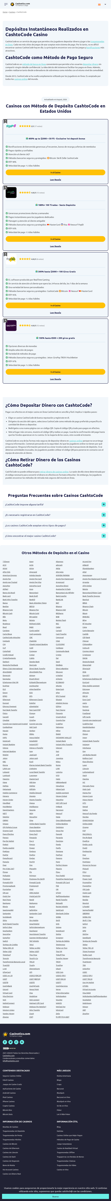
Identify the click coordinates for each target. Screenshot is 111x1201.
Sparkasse (33, 931)
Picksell (86, 868)
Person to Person (89, 865)
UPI (30, 972)
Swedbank (87, 937)
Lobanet (6, 772)
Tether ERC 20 (8, 948)
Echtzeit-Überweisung (37, 682)
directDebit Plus (35, 672)
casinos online (20, 79)
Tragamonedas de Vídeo (66, 1165)
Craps (59, 1084)
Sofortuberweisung (37, 927)
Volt (4, 1000)
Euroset (6, 703)
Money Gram (88, 796)
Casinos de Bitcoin (10, 1144)
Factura (85, 706)
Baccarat (60, 1088)
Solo (84, 927)
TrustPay (59, 965)
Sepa (31, 917)
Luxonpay (33, 775)
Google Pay (60, 720)
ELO (4, 689)
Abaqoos (59, 561)
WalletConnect (8, 1003)
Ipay (31, 751)
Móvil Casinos (8, 1080)
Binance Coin (8, 610)
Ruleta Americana (64, 1076)
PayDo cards (87, 844)
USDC (85, 972)
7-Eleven (6, 561)
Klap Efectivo (88, 761)
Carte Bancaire (88, 630)
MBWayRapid (61, 782)
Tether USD (7, 951)
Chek (58, 641)
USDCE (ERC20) (35, 975)
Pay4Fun (86, 841)
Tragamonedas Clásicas (66, 1161)
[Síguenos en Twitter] (10, 1042)
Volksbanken (61, 996)
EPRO (5, 696)
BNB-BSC (86, 617)
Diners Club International (12, 668)
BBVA (85, 603)
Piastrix (59, 868)
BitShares (59, 613)
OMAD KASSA (88, 820)
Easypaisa (6, 679)
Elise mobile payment (91, 686)
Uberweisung (34, 968)
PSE (57, 886)
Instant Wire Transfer (64, 744)
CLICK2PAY (60, 644)
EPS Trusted (60, 696)
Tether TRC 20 (88, 948)
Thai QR (59, 951)
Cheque (86, 641)
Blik (4, 617)
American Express (10, 575)
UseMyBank (7, 986)
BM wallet (33, 617)
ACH (4, 565)
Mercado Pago (88, 786)
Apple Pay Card (35, 579)
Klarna (5, 765)
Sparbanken (7, 931)
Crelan (32, 655)
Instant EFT (33, 744)
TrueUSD (6, 965)
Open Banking (34, 827)
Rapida (85, 899)
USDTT (58, 982)
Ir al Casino (56, 172)
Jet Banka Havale (89, 755)
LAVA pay (6, 768)
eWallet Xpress (62, 703)
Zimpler (6, 1017)
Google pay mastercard (92, 720)
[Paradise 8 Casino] (11, 126)
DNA (84, 672)
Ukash (58, 968)
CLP (4, 648)
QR (57, 889)
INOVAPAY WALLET (63, 737)
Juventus (59, 758)
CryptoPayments (9, 658)
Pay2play (59, 841)
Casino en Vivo (62, 1169)
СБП (31, 1017)
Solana (58, 927)
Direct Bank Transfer (37, 668)
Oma (31, 820)
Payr (84, 855)
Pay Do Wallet (8, 841)
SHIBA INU (87, 917)
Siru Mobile (33, 920)
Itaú (57, 751)
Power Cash (87, 879)
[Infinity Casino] (11, 325)
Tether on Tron (61, 948)
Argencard (60, 582)
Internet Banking (9, 751)
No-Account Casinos (11, 1169)
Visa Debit (87, 993)
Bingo (59, 1080)
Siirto (5, 920)
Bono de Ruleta (9, 1165)
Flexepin (59, 713)
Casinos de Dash (9, 1157)
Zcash (31, 1013)
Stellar (58, 934)
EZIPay (58, 706)
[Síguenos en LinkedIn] (22, 1042)
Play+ (58, 872)
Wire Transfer (34, 1010)
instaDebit (33, 741)
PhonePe (32, 868)
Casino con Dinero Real (12, 1174)
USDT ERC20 (61, 979)
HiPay (58, 730)
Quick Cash (87, 893)
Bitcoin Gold (34, 613)
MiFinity (32, 789)
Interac (5, 748)
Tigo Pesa (33, 955)
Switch (5, 941)
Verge (58, 989)
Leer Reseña (55, 179)
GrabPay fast (88, 724)
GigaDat (6, 720)
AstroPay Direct (62, 586)
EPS (30, 696)
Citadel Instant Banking (38, 644)
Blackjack (60, 1093)
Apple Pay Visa (35, 582)
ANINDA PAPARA (63, 575)
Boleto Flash (61, 620)
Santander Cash (35, 913)
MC (84, 782)
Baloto (85, 589)
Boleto (32, 620)
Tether (85, 944)
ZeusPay (86, 1013)
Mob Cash (86, 789)
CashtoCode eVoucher (11, 637)
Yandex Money (8, 1013)
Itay (84, 751)
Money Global (61, 796)
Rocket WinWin (62, 906)
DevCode (33, 665)
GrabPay (59, 724)
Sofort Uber (7, 927)
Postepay (6, 879)
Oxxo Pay (59, 830)
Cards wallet (34, 630)
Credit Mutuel (8, 655)
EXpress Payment (9, 706)
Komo (58, 765)
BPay (84, 620)
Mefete (32, 786)
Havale (5, 730)
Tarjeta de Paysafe (90, 941)
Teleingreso (60, 944)
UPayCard (7, 972)
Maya (5, 782)
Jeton (5, 758)
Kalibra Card (87, 758)
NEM (31, 813)
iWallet (5, 755)
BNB (57, 617)
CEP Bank (86, 637)
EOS (31, 692)
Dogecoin (6, 675)
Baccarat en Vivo (63, 1097)
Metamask (7, 789)
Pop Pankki (60, 875)
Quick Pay (6, 896)
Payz (4, 865)
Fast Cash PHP (35, 710)
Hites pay (86, 730)
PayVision (86, 862)
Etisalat (59, 699)
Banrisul (86, 599)
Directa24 (86, 668)
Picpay (5, 872)
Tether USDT (34, 951)
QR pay (5, 893)
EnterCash (60, 689)
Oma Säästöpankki (63, 820)
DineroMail (87, 665)
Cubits (31, 658)
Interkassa (87, 748)
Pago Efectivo (8, 834)
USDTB (5, 982)
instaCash (6, 741)
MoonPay (59, 799)
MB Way (32, 782)
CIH (4, 644)
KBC (4, 761)
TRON (58, 962)
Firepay (32, 713)
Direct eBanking (62, 668)
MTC (84, 803)
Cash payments (35, 634)
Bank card (7, 596)
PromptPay (87, 882)
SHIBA (58, 917)
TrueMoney (87, 962)
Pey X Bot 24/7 (8, 868)
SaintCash (60, 910)
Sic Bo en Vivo (62, 1106)
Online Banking (62, 824)
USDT (5, 979)
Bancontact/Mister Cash (92, 592)
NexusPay (33, 817)
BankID (32, 599)
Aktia (58, 568)
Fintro (5, 713)
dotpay (32, 675)
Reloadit (59, 903)
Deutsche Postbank (10, 665)
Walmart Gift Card (36, 1003)
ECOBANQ (60, 682)
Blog (59, 1127)
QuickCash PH (34, 896)
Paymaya (59, 851)
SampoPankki (88, 910)
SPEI (84, 931)
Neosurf (59, 813)
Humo (5, 734)
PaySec (32, 858)
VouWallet (87, 1000)
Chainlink (33, 641)
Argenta (86, 582)
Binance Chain (88, 606)
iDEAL (31, 734)
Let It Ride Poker (63, 1114)
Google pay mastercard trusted (15, 724)
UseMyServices (62, 986)
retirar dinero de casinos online (54, 471)
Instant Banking (9, 744)
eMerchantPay (35, 689)
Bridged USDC (35, 623)
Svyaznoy (59, 937)
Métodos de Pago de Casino (68, 1139)
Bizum (85, 613)
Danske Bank (34, 661)
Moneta (32, 796)
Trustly (32, 965)
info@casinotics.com (11, 1061)
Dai (57, 658)
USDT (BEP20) (34, 979)
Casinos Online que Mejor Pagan (69, 1135)
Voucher (59, 1000)
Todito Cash (87, 955)
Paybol (5, 844)
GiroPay (32, 720)
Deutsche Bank (88, 661)
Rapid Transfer (61, 899)
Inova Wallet (34, 737)
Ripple (5, 906)
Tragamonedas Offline (66, 1152)
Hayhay (32, 730)
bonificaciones (93, 47)
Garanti (6, 717)
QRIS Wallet (34, 893)
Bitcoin (85, 610)
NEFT (5, 813)
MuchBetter (7, 806)
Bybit (31, 627)
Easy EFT (86, 675)
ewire (85, 703)
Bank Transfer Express (91, 596)
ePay (58, 692)
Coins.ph (86, 648)
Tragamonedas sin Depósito (14, 1131)
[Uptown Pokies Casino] (11, 192)
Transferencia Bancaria (91, 958)
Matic (58, 779)
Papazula (33, 837)
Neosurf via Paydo (90, 813)
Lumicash (6, 775)
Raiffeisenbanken (63, 896)
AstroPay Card (35, 586)
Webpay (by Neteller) (37, 1006)
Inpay (85, 737)
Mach (85, 775)
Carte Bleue (7, 634)
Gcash (31, 717)
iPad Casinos (8, 1097)
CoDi (31, 648)
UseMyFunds (34, 986)
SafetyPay (33, 910)
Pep (30, 865)
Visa (31, 993)
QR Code (86, 889)
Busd (5, 627)
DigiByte (59, 665)
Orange (86, 827)
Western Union (8, 1010)
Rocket (32, 906)
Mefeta (5, 786)
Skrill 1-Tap (87, 920)
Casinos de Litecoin (10, 1152)
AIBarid (86, 565)
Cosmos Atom (88, 651)
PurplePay (7, 889)
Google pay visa (35, 724)
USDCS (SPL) (87, 975)
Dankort (6, 661)
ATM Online (87, 586)
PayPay (32, 855)
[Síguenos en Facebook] (5, 1042)
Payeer (32, 848)
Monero (6, 796)
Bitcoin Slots (8, 1114)
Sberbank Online (62, 913)
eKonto (59, 686)
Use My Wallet (88, 982)
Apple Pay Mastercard (65, 579)
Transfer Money (62, 958)
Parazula (59, 837)
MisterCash (60, 789)
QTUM (58, 893)
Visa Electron (8, 996)
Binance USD (61, 610)
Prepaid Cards (35, 882)
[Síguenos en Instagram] (16, 1042)
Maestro (6, 779)
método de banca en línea (34, 64)
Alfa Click (6, 572)
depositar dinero (90, 64)
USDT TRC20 (87, 979)
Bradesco (6, 623)
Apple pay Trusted (10, 582)
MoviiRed (6, 803)
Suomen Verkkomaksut (38, 937)
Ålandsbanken (88, 568)
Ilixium (85, 734)
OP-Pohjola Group (10, 827)
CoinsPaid (7, 651)
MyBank (59, 806)
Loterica (59, 772)
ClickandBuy (87, 644)
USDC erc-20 (7, 975)
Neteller (6, 817)
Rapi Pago (7, 899)
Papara (5, 837)
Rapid (31, 899)
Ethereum (6, 699)
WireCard (59, 1010)
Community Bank (62, 651)
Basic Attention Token (38, 603)
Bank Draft (33, 596)
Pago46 (59, 834)
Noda (58, 817)
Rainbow (86, 896)
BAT (57, 603)
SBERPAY (86, 913)
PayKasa (6, 851)
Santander (7, 913)
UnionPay (86, 968)
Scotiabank (7, 917)
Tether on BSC (34, 948)
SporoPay (6, 934)
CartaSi (59, 630)
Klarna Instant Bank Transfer (40, 765)
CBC (31, 637)
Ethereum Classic (36, 699)
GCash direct (61, 717)
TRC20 (31, 962)
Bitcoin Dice (7, 1110)
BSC (57, 623)
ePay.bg (86, 692)
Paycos (32, 844)
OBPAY (5, 820)
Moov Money (88, 799)
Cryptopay (87, 655)
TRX (84, 965)
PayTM (32, 862)
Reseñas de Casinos (10, 1127)
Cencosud (60, 637)
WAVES (59, 1003)
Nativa (85, 810)
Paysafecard (7, 858)
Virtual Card (7, 993)
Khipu (58, 761)
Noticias (60, 1131)
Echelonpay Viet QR (10, 682)
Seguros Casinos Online (12, 1076)
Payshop (86, 858)
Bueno (55, 1196)
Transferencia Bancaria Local (14, 962)
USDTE (32, 982)
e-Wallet (59, 675)
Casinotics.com (8, 1055)
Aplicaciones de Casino (12, 1088)
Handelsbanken (89, 727)
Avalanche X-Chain (63, 589)
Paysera (59, 858)
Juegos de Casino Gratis (12, 1084)
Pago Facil (33, 834)
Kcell (31, 761)
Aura (31, 589)
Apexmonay (87, 575)
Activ (31, 565)
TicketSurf (7, 955)
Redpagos (33, 903)
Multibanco (33, 806)
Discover (59, 672)
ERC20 (85, 696)
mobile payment (62, 793)
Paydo (58, 844)
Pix (30, 872)
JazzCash (33, 755)
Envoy (5, 692)
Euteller (32, 703)
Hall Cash (33, 727)
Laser (85, 765)
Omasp (5, 824)
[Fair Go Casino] (11, 259)
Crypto (58, 655)
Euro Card (86, 699)
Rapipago (6, 903)
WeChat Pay (60, 1006)
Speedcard (60, 931)
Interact (59, 748)
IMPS (5, 737)
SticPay (85, 934)
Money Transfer (35, 799)
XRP (84, 1010)
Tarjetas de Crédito (10, 944)
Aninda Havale (35, 575)
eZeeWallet (33, 706)
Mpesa (32, 803)
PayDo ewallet (8, 848)
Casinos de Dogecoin (11, 1161)
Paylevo (32, 851)
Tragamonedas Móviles (12, 1139)
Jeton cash (33, 758)
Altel (84, 572)
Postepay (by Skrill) (37, 879)
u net (5, 968)
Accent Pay (87, 561)
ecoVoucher (34, 686)
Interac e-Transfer (36, 748)
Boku (5, 620)
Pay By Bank (87, 837)
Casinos (12, 12)
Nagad (85, 806)
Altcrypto (59, 572)
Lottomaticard (88, 772)
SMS (57, 924)
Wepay (85, 1006)
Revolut (86, 903)
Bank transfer (61, 596)
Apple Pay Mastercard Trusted (95, 579)
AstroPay (6, 586)
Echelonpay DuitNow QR (92, 679)
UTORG (85, 986)
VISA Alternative (62, 993)
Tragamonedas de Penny (12, 1135)
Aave (31, 561)
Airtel (5, 568)
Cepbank (6, 641)
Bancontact (33, 592)
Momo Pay (87, 793)
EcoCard (86, 682)
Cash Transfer (61, 634)
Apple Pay (7, 579)
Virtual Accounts (89, 989)
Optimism (60, 827)
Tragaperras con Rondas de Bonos (70, 1157)
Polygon (32, 875)
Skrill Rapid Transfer (11, 924)
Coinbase (59, 648)
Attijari (5, 589)
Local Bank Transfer (37, 772)
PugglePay (87, 886)
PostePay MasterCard (64, 879)
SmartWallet (34, 924)
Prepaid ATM (8, 882)
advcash (59, 565)
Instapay (86, 744)
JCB (57, 755)
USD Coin (59, 972)
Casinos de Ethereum (11, 1148)
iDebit (58, 734)
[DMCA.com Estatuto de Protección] (9, 1048)
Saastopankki (8, 910)
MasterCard (34, 779)
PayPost (59, 855)
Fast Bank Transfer (10, 710)
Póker (59, 1110)
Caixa (85, 627)
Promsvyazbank (9, 886)
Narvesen (59, 810)
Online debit (87, 824)
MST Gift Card (61, 803)
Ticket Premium (89, 951)
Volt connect (34, 1000)
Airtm (31, 568)
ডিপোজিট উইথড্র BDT (62, 1017)
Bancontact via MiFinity (65, 592)
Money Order (8, 799)
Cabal (58, 627)
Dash (58, 661)
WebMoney (87, 1003)
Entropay (86, 689)
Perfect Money (61, 865)
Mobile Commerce (10, 793)
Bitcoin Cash (7, 613)
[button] (102, 4)
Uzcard (5, 989)
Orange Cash (8, 830)
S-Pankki (86, 906)
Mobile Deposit (35, 793)
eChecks (59, 679)
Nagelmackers (8, 810)
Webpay (6, 1006)
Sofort (85, 924)
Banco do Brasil (9, 592)
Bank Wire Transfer (10, 599)
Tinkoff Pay (60, 955)
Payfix (58, 848)
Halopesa (59, 727)
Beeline (6, 606)
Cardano (6, 630)
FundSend (86, 713)
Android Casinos (9, 1093)
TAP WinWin (34, 941)
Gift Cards (87, 717)
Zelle (58, 1013)
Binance (59, 606)
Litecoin (86, 768)
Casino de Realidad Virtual (67, 1148)
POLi (84, 872)
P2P (84, 830)
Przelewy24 (33, 886)
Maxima (86, 779)
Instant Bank (61, 741)
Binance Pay (34, 610)
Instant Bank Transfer (91, 741)
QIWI (31, 889)
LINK (58, 768)
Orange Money (35, 830)
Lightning (33, 768)
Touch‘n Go (33, 958)
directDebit (7, 672)
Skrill (58, 920)
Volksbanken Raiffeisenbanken (95, 996)
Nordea (86, 817)
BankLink (59, 599)
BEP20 (31, 606)
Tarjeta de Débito (63, 941)
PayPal (5, 855)
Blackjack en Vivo (64, 1101)
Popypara (86, 875)
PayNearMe (87, 851)
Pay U (31, 841)
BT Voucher (87, 623)
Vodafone (33, 996)
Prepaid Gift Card (63, 882)
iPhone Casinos (9, 1101)
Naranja (32, 810)
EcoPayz (6, 686)
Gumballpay (7, 727)
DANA (85, 658)
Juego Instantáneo (64, 1144)
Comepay (33, 651)
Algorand (33, 572)
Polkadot (6, 875)
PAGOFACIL (87, 834)
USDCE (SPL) (61, 975)
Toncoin (6, 958)
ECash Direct (34, 679)
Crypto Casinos (9, 1106)
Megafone (60, 786)
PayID (85, 848)
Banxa (5, 603)
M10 (57, 775)
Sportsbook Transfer (37, 934)
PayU (58, 862)
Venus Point (34, 989)
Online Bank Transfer (37, 824)
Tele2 (31, 944)
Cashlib (85, 634)
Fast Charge (60, 710)
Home (5, 12)
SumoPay (6, 937)
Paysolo (6, 862)
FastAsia (86, 710)
